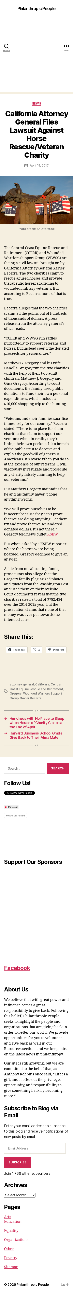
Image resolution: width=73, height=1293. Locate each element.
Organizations (16, 1239)
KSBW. (53, 534)
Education (12, 1221)
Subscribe (18, 1162)
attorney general (22, 684)
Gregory (15, 693)
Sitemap (11, 1267)
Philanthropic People (36, 8)
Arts (7, 1217)
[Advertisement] (36, 55)
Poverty (10, 1258)
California (42, 684)
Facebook (17, 968)
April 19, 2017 (39, 165)
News (36, 103)
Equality (11, 1230)
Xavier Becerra (30, 698)
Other (9, 1249)
